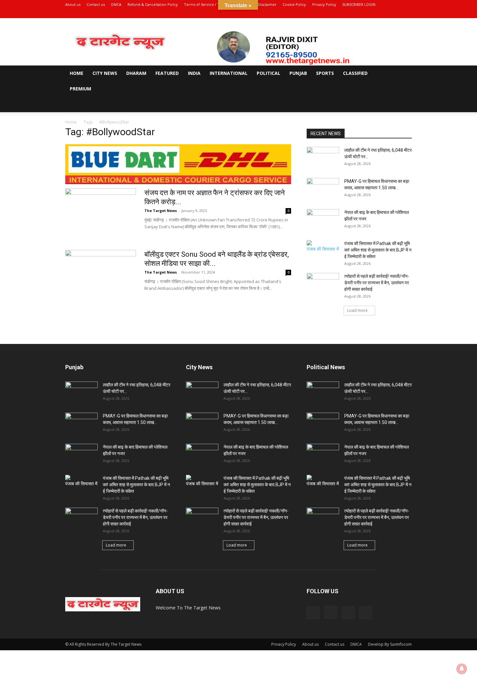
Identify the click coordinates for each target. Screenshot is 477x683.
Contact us (96, 4)
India (194, 73)
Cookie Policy (294, 4)
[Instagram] (385, 13)
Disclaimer (267, 4)
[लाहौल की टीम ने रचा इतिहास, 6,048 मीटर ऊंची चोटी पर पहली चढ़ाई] (323, 158)
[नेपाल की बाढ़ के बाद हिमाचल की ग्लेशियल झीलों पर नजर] (323, 220)
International (229, 73)
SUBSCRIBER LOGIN (358, 4)
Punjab (298, 73)
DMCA (116, 4)
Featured (167, 73)
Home (76, 73)
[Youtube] (407, 13)
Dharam (136, 73)
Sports (325, 73)
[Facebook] (375, 13)
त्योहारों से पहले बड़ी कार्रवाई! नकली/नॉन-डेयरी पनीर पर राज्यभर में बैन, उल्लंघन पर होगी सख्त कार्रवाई (377, 283)
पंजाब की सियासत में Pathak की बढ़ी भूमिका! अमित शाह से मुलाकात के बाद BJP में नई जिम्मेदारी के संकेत (377, 250)
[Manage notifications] (462, 669)
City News (104, 73)
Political (268, 73)
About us (72, 4)
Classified (355, 73)
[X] (396, 13)
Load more (357, 310)
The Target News (160, 210)
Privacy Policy (324, 4)
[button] (404, 74)
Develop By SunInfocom (390, 644)
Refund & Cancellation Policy (153, 4)
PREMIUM (80, 89)
